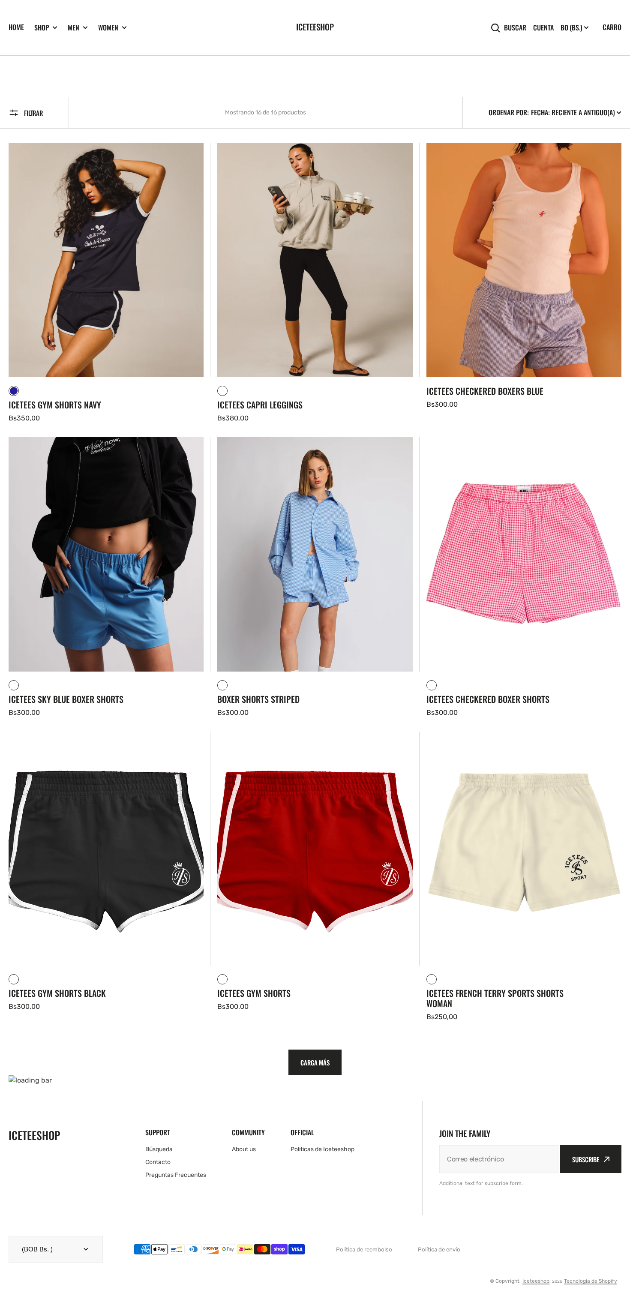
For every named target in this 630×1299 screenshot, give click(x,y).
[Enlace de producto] (106, 283)
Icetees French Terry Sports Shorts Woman (495, 998)
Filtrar (33, 112)
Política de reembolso (364, 1249)
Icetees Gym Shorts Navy (55, 404)
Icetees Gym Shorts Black (57, 993)
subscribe (585, 1159)
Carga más (315, 1062)
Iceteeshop (535, 1281)
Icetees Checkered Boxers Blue (484, 391)
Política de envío (439, 1249)
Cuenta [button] (543, 28)
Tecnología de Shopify (590, 1281)
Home (16, 27)
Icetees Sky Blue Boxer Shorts (66, 699)
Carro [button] (612, 27)
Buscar (515, 28)
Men (73, 28)
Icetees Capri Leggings (260, 404)
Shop (41, 28)
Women (108, 28)
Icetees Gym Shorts (254, 993)
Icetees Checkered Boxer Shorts (487, 699)
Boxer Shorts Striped (258, 699)
